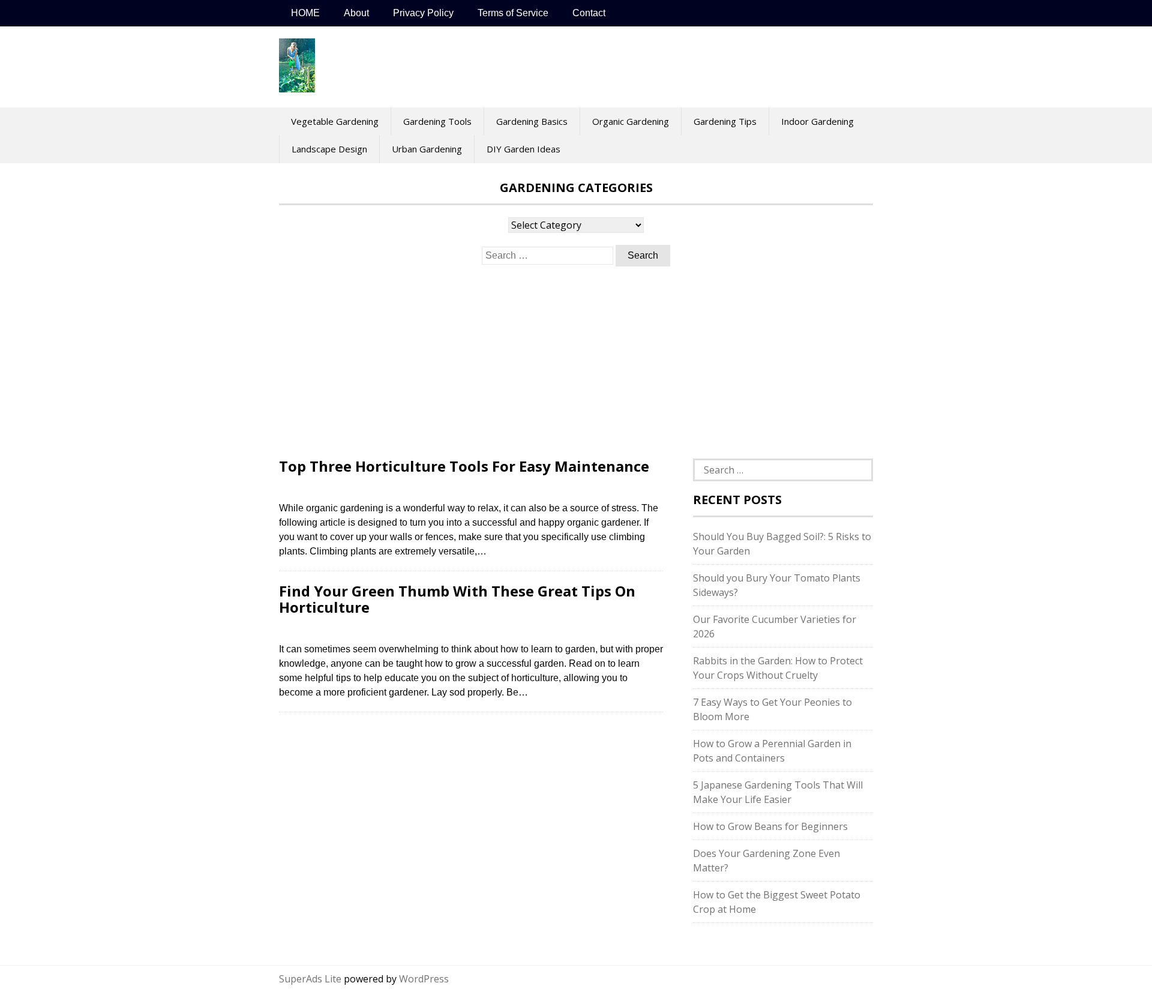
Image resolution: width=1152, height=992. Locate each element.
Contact (588, 13)
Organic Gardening (630, 121)
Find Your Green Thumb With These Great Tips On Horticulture (457, 598)
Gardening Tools (437, 121)
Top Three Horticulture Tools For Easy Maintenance (464, 466)
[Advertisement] (576, 362)
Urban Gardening (427, 149)
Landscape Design (329, 149)
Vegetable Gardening (335, 121)
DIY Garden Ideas (523, 149)
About (356, 13)
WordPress (424, 978)
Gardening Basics (532, 121)
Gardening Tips (725, 121)
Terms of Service (513, 13)
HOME (305, 13)
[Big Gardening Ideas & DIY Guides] (297, 85)
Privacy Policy (423, 13)
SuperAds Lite (310, 978)
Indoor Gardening (817, 121)
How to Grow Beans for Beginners (770, 826)
